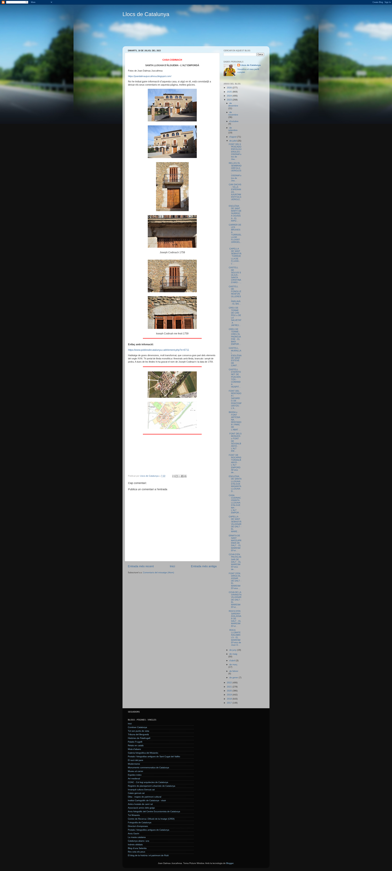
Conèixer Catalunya (137, 727)
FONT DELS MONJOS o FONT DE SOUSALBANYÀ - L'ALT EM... (235, 442)
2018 (229, 699)
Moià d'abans (134, 749)
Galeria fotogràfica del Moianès (143, 753)
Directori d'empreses (138, 826)
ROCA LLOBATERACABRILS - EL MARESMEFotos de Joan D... (235, 637)
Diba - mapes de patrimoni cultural (144, 797)
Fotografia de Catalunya (139, 822)
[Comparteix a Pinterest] (185, 476)
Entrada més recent (141, 566)
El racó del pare (135, 760)
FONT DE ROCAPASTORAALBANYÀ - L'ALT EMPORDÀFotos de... (235, 464)
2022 (229, 682)
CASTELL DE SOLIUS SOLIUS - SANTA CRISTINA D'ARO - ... (235, 275)
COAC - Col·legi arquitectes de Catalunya (148, 782)
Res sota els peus (136, 852)
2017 (229, 703)
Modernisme (134, 764)
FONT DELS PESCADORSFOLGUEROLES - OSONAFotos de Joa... (235, 151)
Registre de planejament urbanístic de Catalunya (151, 786)
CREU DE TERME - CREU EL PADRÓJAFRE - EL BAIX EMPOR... (235, 336)
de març (233, 664)
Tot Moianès (134, 815)
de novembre (233, 113)
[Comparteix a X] (179, 476)
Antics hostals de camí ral (140, 804)
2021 (229, 687)
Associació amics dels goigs (141, 808)
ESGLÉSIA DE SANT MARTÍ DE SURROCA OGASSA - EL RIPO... (235, 213)
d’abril (232, 660)
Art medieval (134, 778)
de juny (233, 650)
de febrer (233, 671)
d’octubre (233, 121)
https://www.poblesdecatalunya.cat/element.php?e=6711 (158, 350)
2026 (229, 88)
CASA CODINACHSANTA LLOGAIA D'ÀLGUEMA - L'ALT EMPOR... (235, 504)
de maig (233, 654)
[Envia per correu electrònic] (173, 476)
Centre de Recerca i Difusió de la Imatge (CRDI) (151, 819)
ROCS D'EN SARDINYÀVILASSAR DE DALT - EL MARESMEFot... (235, 618)
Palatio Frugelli (135, 742)
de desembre (233, 104)
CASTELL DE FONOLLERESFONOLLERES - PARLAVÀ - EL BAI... (235, 295)
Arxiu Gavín (133, 833)
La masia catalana (137, 837)
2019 (229, 695)
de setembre (232, 129)
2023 (229, 100)
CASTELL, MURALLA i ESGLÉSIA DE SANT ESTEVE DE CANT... (235, 357)
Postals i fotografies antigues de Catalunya (148, 830)
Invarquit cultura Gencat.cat (141, 789)
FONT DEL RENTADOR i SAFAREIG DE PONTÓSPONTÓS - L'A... (235, 399)
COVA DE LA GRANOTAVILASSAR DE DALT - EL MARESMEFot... (235, 599)
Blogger (230, 863)
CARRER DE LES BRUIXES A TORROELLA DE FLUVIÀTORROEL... (235, 235)
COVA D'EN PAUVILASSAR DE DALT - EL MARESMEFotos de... (235, 561)
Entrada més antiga (204, 566)
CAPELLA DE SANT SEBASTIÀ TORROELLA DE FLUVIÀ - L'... (235, 256)
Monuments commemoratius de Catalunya (148, 767)
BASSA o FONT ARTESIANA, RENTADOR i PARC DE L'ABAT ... (235, 421)
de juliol (233, 141)
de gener (234, 677)
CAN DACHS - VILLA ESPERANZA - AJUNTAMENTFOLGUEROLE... (235, 193)
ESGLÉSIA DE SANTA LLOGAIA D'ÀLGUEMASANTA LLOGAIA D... (235, 483)
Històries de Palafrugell (139, 738)
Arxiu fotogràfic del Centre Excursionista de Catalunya (154, 811)
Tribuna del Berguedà (138, 734)
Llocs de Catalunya (146, 14)
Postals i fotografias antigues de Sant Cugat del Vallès (154, 756)
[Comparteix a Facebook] (182, 476)
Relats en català (135, 745)
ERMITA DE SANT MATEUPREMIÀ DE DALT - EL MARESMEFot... (235, 543)
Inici (172, 566)
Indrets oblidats (135, 844)
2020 (229, 691)
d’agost (233, 137)
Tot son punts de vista (138, 731)
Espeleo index (134, 775)
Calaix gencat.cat (136, 793)
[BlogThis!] (176, 476)
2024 (229, 96)
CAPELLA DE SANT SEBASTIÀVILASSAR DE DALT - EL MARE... (235, 524)
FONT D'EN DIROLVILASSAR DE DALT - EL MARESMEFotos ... (235, 580)
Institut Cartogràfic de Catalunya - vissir (147, 800)
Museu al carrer (135, 771)
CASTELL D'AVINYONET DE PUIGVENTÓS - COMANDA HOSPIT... (235, 378)
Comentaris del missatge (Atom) (158, 572)
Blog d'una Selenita (137, 848)
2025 (229, 92)
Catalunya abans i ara (138, 841)
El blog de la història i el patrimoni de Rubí (148, 855)
